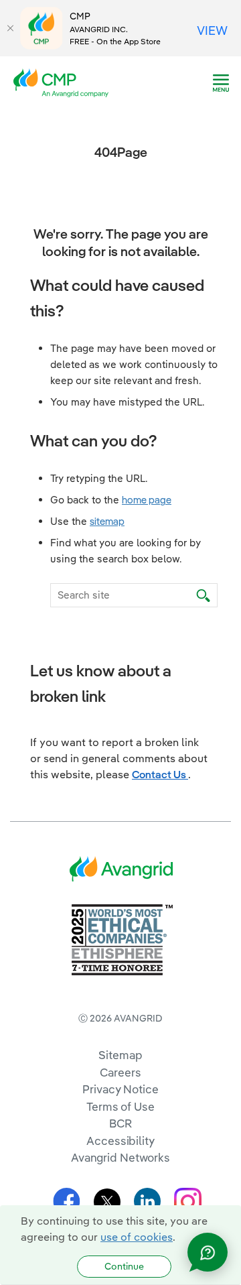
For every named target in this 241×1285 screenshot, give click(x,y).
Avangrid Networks (120, 1157)
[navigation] (221, 83)
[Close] (10, 28)
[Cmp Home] (65, 81)
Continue (124, 1266)
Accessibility (120, 1141)
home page (146, 499)
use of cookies (136, 1236)
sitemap (107, 521)
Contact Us (160, 774)
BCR (120, 1123)
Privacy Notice (120, 1089)
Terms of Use (120, 1106)
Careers (120, 1072)
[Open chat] (207, 1252)
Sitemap (120, 1055)
